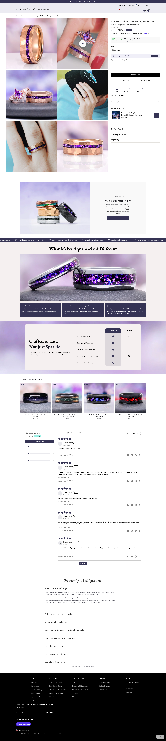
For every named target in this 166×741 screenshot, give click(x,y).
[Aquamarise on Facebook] (120, 5)
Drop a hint (121, 80)
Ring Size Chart (72, 600)
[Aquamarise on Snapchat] (128, 5)
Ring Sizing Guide (55, 686)
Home (17, 16)
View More (143, 380)
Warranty (75, 682)
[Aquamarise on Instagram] (123, 5)
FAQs (74, 697)
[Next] (101, 1)
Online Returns (104, 686)
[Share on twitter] (132, 455)
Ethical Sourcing (36, 689)
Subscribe (49, 713)
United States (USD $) (143, 5)
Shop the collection (118, 218)
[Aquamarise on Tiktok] (130, 5)
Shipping (75, 693)
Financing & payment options (121, 102)
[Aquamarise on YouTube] (133, 5)
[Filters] (127, 433)
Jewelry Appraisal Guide (57, 689)
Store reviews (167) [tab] (76, 433)
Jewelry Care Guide (55, 682)
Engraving (129, 688)
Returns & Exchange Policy (81, 689)
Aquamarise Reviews (37, 697)
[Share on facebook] (128, 455)
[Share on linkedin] (139, 455)
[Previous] (65, 1)
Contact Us (103, 689)
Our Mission (35, 686)
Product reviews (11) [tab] (64, 433)
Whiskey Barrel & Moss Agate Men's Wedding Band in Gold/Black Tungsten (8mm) (67, 415)
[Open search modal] (137, 10)
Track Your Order (104, 682)
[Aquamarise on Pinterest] (125, 5)
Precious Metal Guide (56, 693)
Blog (32, 700)
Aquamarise (30, 733)
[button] (82, 43)
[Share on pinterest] (135, 455)
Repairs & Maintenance (80, 686)
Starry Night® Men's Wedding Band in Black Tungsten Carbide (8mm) (35, 415)
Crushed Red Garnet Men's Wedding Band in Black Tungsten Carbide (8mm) (131, 415)
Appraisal (129, 692)
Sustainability (35, 693)
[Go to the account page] (141, 10)
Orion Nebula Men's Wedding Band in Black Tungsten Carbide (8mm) (98, 415)
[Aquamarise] (25, 10)
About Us (34, 682)
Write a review (39, 441)
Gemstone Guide (55, 697)
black (117, 213)
